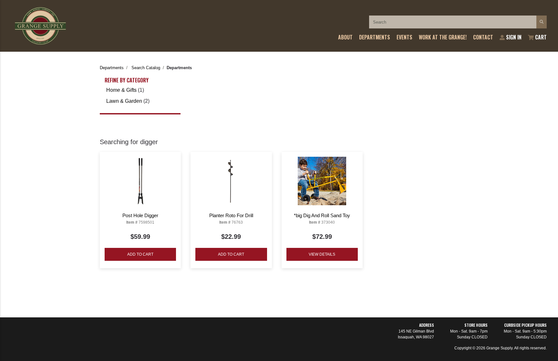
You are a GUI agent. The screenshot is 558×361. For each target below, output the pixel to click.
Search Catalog (145, 67)
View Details (322, 254)
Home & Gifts (121, 90)
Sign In (513, 37)
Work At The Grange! (443, 37)
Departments (374, 37)
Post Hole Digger (140, 215)
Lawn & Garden (124, 101)
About (345, 37)
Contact (483, 37)
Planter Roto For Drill (231, 215)
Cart (540, 37)
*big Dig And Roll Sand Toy (322, 215)
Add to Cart (140, 254)
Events (404, 37)
